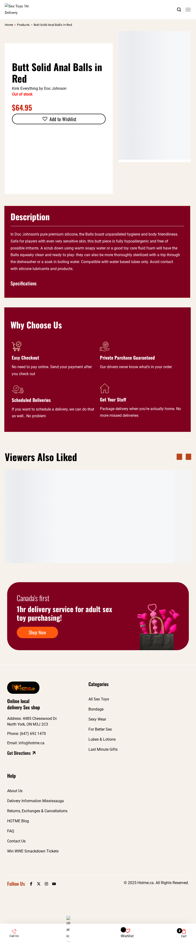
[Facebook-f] (31, 884)
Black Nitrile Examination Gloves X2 (138, 543)
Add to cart (50, 557)
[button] (59, 119)
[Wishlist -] (127, 929)
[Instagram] (46, 884)
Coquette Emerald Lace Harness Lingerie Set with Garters (86, 545)
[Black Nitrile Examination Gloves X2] (142, 504)
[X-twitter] (39, 884)
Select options (103, 557)
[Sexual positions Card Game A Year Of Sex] (32, 504)
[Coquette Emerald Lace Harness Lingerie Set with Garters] (87, 504)
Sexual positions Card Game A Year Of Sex (31, 543)
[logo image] (23, 9)
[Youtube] (54, 884)
